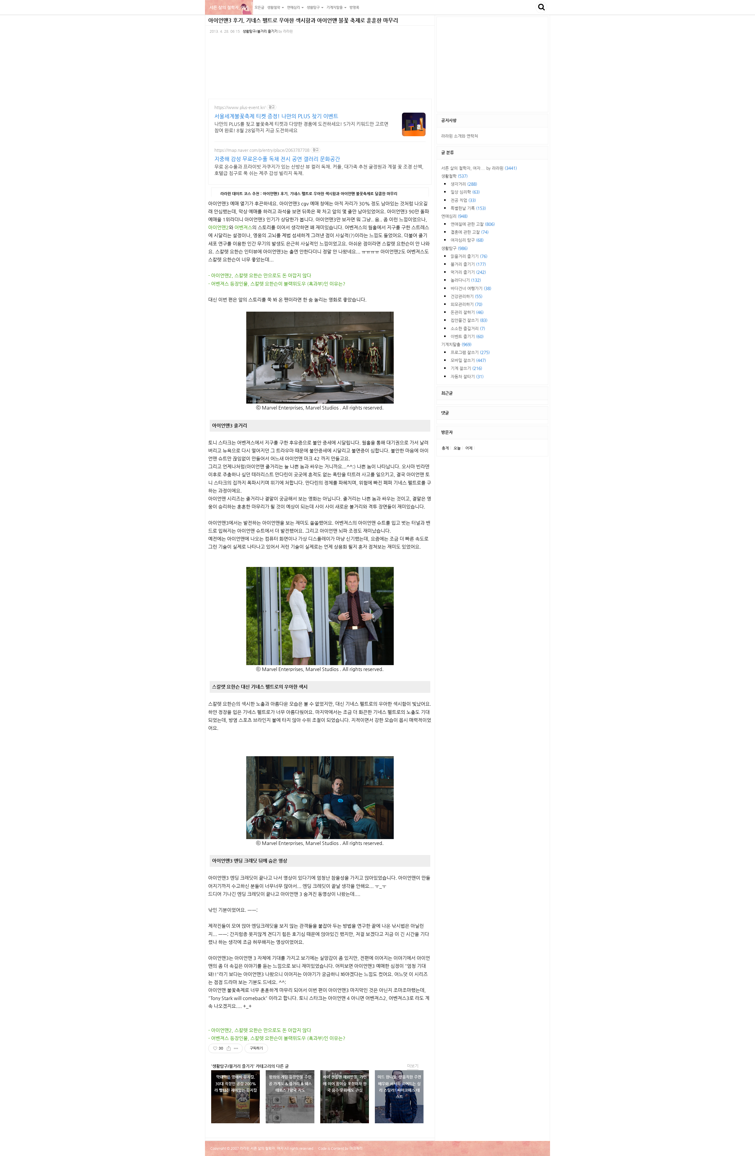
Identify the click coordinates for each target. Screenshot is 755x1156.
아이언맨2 (218, 227)
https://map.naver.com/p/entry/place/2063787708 (261, 150)
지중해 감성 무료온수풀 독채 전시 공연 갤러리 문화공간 (277, 159)
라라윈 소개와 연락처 (459, 136)
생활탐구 (454, 248)
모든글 (259, 7)
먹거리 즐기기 (468, 272)
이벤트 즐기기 (467, 336)
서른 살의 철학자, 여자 (229, 7)
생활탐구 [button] (314, 7)
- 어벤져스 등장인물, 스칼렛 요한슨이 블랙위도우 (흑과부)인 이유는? (276, 284)
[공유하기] (228, 1048)
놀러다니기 (466, 280)
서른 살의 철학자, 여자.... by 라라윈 (479, 168)
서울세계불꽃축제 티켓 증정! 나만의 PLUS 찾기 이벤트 (276, 116)
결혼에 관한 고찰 (470, 232)
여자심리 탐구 (467, 240)
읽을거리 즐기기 (469, 256)
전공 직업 (463, 200)
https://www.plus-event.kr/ (239, 107)
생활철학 (454, 176)
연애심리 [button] (294, 7)
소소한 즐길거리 (468, 328)
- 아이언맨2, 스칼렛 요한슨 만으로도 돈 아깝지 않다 (259, 275)
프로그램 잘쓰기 (470, 352)
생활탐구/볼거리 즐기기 (260, 31)
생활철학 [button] (274, 7)
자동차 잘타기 (467, 376)
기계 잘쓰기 (466, 368)
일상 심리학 (465, 192)
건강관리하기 (466, 296)
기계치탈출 (456, 344)
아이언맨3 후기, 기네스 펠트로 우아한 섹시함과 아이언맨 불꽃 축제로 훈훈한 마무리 (303, 20)
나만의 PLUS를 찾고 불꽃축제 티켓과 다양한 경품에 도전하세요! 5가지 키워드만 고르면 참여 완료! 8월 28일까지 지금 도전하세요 (301, 127)
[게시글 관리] (236, 1048)
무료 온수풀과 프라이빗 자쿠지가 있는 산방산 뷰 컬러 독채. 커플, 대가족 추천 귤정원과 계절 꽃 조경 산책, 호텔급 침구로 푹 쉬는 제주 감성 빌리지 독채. (319, 170)
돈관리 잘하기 (467, 312)
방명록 (354, 7)
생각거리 (464, 184)
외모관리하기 (466, 304)
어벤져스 (243, 227)
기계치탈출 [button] (335, 7)
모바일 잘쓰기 (468, 360)
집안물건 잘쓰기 (469, 320)
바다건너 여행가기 (471, 288)
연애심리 (454, 216)
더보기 (412, 1065)
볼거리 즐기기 (468, 264)
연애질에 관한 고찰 (473, 224)
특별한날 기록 (468, 208)
